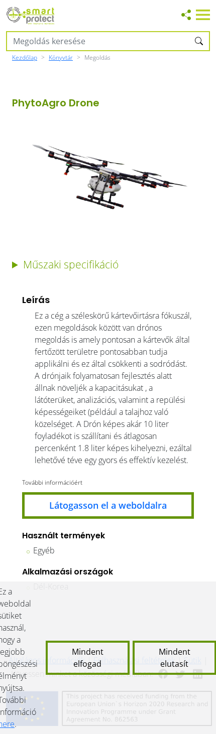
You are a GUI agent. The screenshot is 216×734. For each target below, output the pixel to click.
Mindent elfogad (87, 657)
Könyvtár (61, 57)
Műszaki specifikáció (71, 264)
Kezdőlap (24, 57)
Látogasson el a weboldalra (108, 505)
